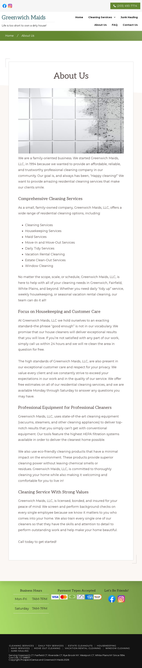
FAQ (115, 24)
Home (79, 17)
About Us (100, 24)
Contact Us (130, 24)
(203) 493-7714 (127, 5)
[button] (102, 17)
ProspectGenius (29, 659)
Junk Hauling (129, 17)
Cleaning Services (100, 17)
